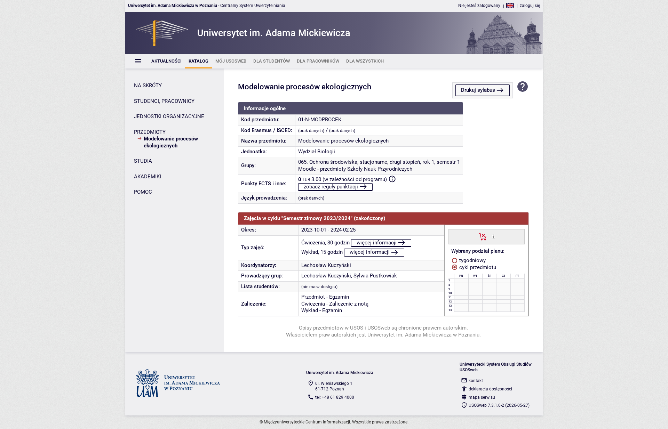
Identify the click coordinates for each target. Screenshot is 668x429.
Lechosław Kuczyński (326, 265)
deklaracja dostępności (490, 389)
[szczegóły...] (493, 236)
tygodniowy (472, 260)
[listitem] (166, 61)
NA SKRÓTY (148, 85)
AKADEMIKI (147, 176)
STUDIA (143, 161)
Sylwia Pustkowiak (375, 276)
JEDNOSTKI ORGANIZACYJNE (169, 116)
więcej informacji (377, 243)
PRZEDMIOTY (150, 132)
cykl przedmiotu (477, 267)
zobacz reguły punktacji (331, 187)
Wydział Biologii (316, 151)
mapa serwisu (482, 397)
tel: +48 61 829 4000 (334, 397)
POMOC (143, 192)
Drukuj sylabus (478, 90)
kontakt (476, 380)
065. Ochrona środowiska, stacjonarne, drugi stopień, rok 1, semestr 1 (379, 162)
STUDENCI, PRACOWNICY (164, 101)
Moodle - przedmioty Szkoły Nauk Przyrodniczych (355, 169)
